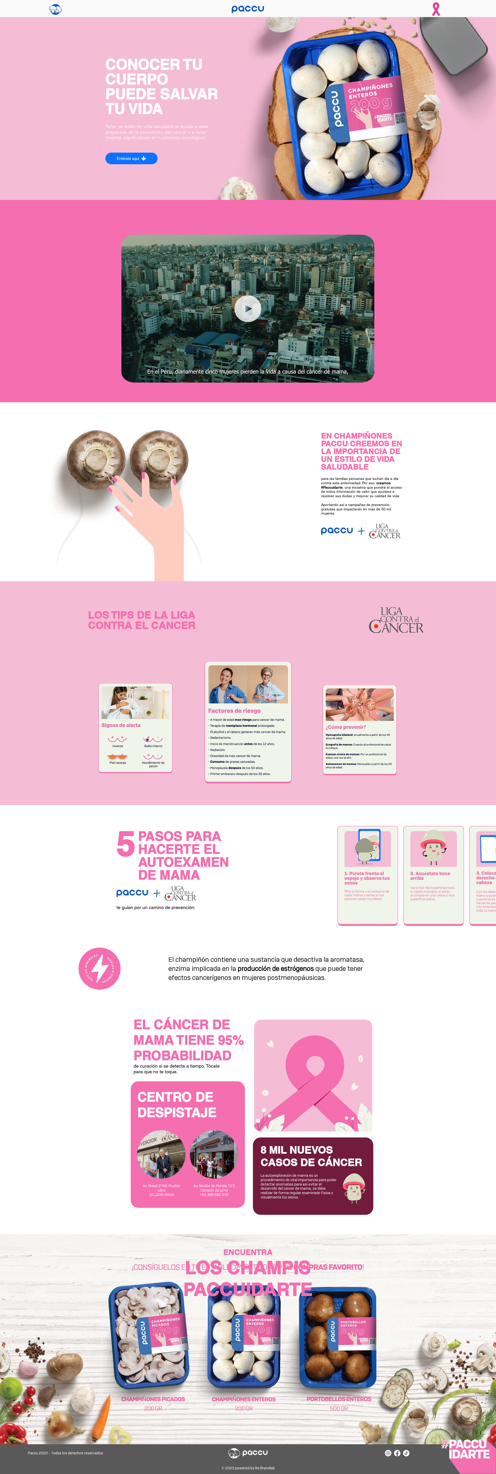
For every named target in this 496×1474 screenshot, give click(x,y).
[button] (367, 377)
